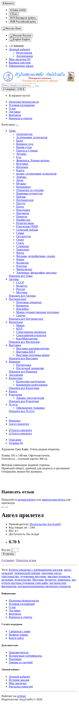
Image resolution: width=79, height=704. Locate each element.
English (25, 39)
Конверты (22, 305)
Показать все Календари (24, 388)
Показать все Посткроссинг (26, 318)
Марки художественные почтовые (37, 312)
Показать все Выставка (23, 358)
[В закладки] (2, 507)
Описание (15, 439)
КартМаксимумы (27, 338)
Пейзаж (21, 196)
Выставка (15, 345)
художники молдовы (33, 576)
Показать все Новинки (23, 371)
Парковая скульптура (29, 193)
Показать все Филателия (24, 341)
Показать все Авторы (22, 295)
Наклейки (22, 308)
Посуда (20, 203)
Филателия (16, 322)
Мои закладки (17, 683)
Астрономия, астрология (31, 137)
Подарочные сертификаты (25, 655)
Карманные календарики (32, 384)
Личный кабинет (19, 676)
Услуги (13, 404)
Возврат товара (18, 634)
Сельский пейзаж (27, 229)
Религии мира (25, 223)
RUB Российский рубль (23, 21)
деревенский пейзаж (27, 573)
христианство (10, 576)
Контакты (15, 115)
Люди (19, 180)
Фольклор (22, 262)
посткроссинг (57, 583)
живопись (64, 579)
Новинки (14, 361)
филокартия (8, 586)
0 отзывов (7, 560)
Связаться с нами (19, 631)
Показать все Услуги (22, 411)
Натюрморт (23, 186)
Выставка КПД (25, 351)
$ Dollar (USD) (18, 10)
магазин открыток (59, 576)
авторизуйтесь (27, 499)
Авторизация (24, 56)
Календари (15, 378)
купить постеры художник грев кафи (24, 583)
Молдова (21, 292)
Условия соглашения (22, 105)
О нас (12, 108)
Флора (20, 259)
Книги (20, 170)
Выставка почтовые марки (33, 355)
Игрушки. (22, 163)
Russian (26, 35)
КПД (19, 328)
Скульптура (23, 236)
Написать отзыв (26, 560)
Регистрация (24, 52)
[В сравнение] (6, 507)
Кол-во (5, 549)
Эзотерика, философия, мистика (36, 272)
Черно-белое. (24, 269)
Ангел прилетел (19, 423)
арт (74, 579)
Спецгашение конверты (31, 331)
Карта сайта (16, 638)
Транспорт (22, 249)
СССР (20, 282)
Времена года (24, 143)
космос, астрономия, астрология (36, 173)
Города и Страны (27, 150)
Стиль (20, 242)
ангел (67, 569)
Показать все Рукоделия (24, 401)
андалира (7, 579)
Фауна (20, 252)
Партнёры (15, 659)
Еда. (18, 157)
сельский (7, 573)
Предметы (22, 213)
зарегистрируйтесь (53, 499)
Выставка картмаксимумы (32, 348)
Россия (20, 289)
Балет (19, 140)
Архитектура (24, 134)
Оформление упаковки (30, 407)
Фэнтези (21, 266)
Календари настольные (30, 381)
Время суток (24, 147)
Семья (20, 233)
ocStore (21, 696)
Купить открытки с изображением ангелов (35, 569)
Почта (20, 206)
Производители (18, 652)
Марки (20, 325)
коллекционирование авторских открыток (44, 586)
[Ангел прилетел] (20, 430)
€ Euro (13, 14)
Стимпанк (22, 246)
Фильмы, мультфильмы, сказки (35, 256)
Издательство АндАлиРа (45, 524)
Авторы (14, 279)
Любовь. (21, 176)
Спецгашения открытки (31, 335)
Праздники (23, 209)
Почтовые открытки (29, 302)
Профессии (23, 219)
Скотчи (20, 315)
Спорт (20, 239)
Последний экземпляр (30, 368)
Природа (21, 216)
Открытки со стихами (30, 190)
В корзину (8, 553)
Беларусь (21, 285)
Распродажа (23, 364)
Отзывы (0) (16, 443)
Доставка (14, 111)
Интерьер (22, 167)
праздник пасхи (51, 573)
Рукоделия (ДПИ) (27, 226)
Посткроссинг (25, 200)
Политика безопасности (24, 101)
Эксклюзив (16, 374)
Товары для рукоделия (30, 397)
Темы (12, 130)
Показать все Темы (21, 275)
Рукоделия (15, 394)
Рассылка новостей (21, 686)
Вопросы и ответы (20, 118)
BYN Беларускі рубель (23, 17)
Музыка (21, 183)
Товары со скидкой (21, 662)
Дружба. (21, 153)
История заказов (19, 679)
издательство (23, 579)
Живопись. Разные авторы (32, 160)
